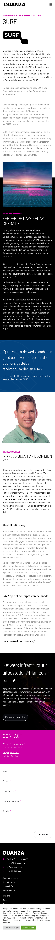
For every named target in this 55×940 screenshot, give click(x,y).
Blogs (5, 900)
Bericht (6, 811)
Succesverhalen (9, 890)
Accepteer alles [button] (28, 927)
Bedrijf (6, 781)
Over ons (6, 896)
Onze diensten (9, 882)
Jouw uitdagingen (10, 878)
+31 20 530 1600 (10, 755)
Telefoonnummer (11, 801)
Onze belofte (8, 886)
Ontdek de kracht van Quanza (17, 641)
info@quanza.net (11, 752)
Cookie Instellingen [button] (12, 927)
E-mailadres (8, 791)
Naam (6, 771)
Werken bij (7, 904)
